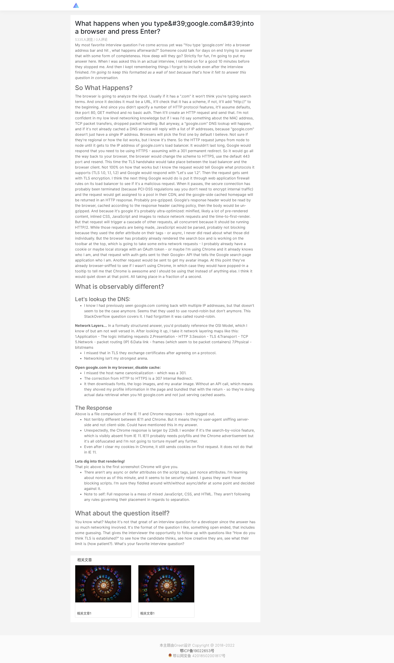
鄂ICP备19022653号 (197, 650)
